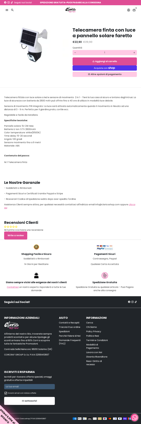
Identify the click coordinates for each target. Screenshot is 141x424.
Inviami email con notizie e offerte (22, 393)
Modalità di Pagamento (92, 346)
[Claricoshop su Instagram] (8, 2)
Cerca (89, 322)
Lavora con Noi (94, 352)
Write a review (16, 235)
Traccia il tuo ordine (69, 327)
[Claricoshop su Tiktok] (12, 2)
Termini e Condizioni (97, 340)
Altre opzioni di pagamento (106, 74)
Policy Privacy (93, 331)
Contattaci (13, 287)
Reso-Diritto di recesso (94, 363)
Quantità (77, 47)
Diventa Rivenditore (96, 356)
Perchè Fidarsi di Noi (69, 335)
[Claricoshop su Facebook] (5, 2)
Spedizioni (64, 331)
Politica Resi (92, 335)
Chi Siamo (91, 327)
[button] (9, 414)
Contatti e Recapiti (69, 322)
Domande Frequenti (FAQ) (70, 342)
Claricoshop (24, 418)
